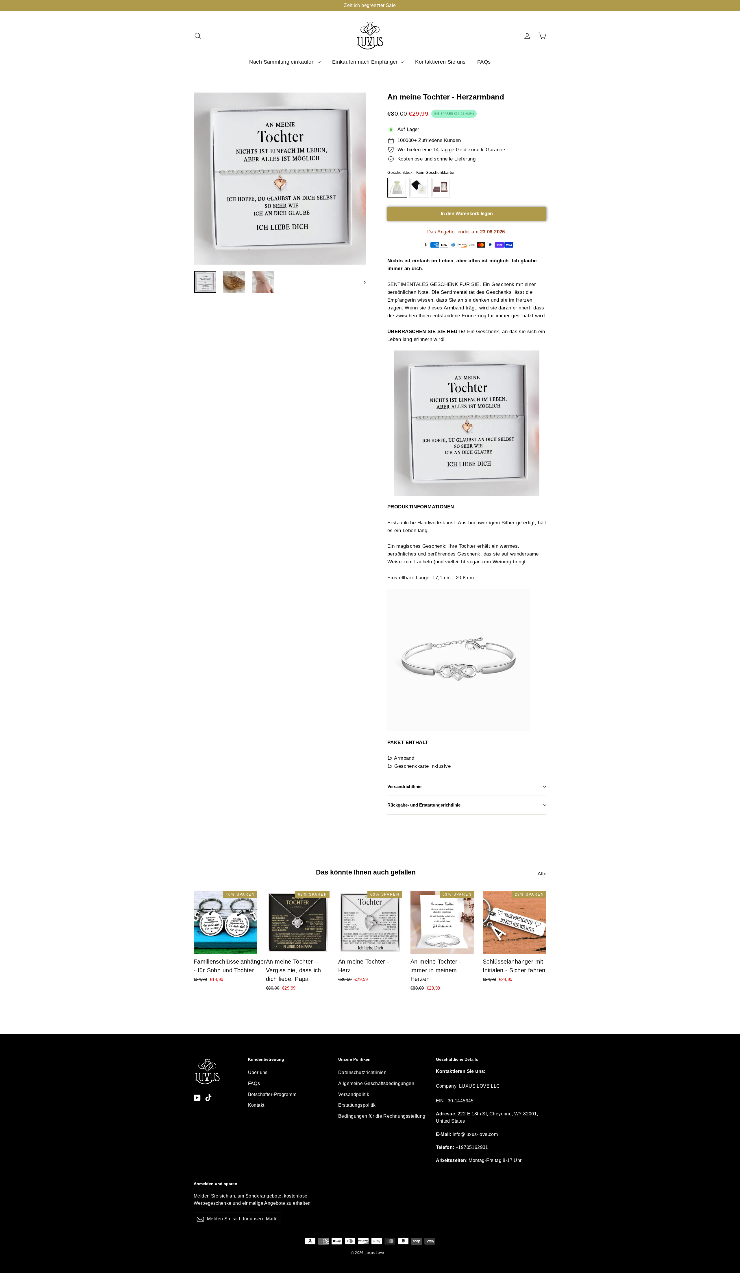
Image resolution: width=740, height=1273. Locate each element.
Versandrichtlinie (404, 786)
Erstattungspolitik (357, 1105)
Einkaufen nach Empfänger (365, 62)
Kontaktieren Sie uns (440, 62)
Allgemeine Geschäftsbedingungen (376, 1083)
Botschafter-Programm (272, 1094)
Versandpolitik (353, 1094)
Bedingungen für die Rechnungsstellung (382, 1116)
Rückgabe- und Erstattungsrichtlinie (423, 804)
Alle (542, 874)
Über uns (258, 1072)
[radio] (397, 188)
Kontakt (256, 1105)
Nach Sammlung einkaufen (282, 62)
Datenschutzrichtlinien (362, 1072)
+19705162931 (472, 1147)
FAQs (484, 62)
